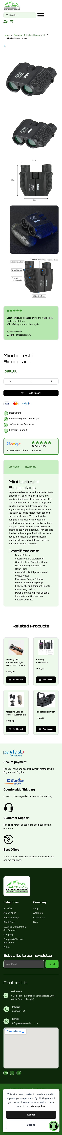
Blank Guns (9, 922)
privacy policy (37, 1106)
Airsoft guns (9, 913)
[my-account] (5, 21)
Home (6, 35)
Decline (31, 1124)
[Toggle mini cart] (12, 21)
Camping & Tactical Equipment (29, 35)
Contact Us (39, 917)
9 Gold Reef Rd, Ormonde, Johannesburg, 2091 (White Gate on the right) (33, 997)
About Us (38, 913)
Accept (31, 1114)
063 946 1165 (18, 1011)
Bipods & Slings (11, 917)
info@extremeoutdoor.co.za (25, 1023)
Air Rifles (7, 908)
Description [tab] (14, 466)
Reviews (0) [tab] (31, 466)
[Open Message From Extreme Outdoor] (54, 1126)
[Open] (40, 15)
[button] (31, 46)
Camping (8, 934)
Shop (36, 908)
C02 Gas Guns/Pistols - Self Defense (15, 928)
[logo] (11, 5)
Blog (35, 922)
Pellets (6, 947)
